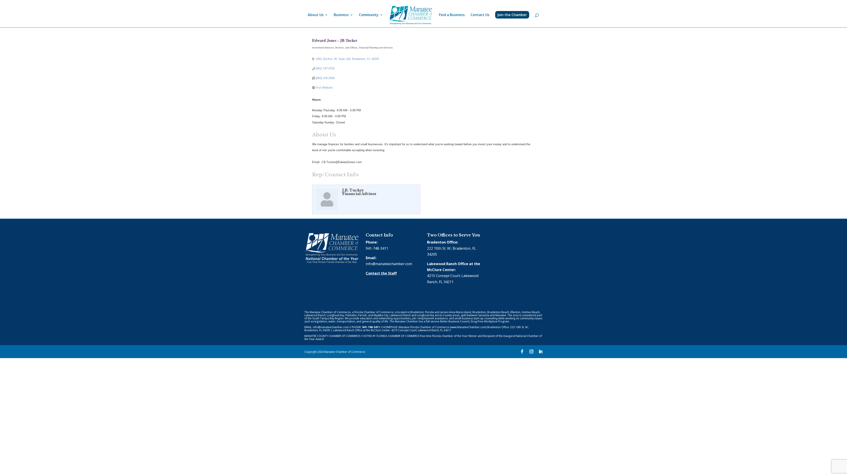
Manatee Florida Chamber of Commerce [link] (424, 327)
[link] (410, 15)
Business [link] (341, 15)
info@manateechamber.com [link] (389, 263)
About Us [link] (316, 15)
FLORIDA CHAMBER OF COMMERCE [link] (398, 336)
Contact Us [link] (479, 15)
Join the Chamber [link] (512, 14)
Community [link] (369, 15)
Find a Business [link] (452, 15)
